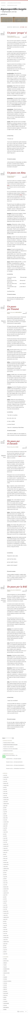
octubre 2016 (5, 866)
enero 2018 (5, 842)
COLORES (5, 979)
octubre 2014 (5, 915)
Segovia (4, 457)
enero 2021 (5, 795)
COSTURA (5, 983)
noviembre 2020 (5, 799)
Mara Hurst (8, 755)
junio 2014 (5, 923)
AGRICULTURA (5, 960)
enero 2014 (5, 933)
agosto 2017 (5, 852)
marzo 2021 (5, 791)
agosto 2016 (5, 870)
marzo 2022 (5, 779)
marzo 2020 (5, 815)
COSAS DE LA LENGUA (7, 981)
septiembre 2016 (6, 868)
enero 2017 (5, 860)
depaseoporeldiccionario (13, 9)
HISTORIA (5, 1005)
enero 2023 (5, 775)
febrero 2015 (5, 907)
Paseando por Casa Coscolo (8, 750)
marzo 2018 (5, 838)
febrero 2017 (5, 858)
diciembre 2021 (5, 783)
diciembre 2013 (5, 935)
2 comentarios (24, 447)
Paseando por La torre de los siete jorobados (10, 748)
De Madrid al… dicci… (14, 755)
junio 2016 (5, 874)
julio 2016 (4, 872)
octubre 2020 (5, 801)
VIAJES (17, 447)
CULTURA (5, 985)
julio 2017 (4, 854)
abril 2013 (4, 951)
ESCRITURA (5, 995)
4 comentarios (24, 177)
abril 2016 (4, 878)
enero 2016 (5, 884)
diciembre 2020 (5, 797)
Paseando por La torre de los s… (20, 768)
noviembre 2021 (5, 785)
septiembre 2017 (6, 850)
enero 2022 (5, 781)
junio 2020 (5, 809)
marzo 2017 (5, 856)
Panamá (4, 322)
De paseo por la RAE (17, 586)
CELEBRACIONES (10, 177)
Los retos (3, 5)
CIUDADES (5, 977)
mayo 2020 (5, 811)
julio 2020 (4, 807)
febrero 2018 (5, 840)
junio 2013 (5, 947)
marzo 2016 (5, 880)
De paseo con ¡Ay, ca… (10, 765)
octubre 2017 (5, 848)
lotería (8, 185)
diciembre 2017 (5, 844)
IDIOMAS (4, 1009)
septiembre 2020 (6, 803)
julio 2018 (4, 834)
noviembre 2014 (5, 913)
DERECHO (5, 989)
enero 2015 (5, 909)
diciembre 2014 (5, 911)
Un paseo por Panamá (13, 307)
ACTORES (5, 958)
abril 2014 (4, 927)
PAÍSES (8, 313)
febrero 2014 (5, 931)
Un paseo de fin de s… (9, 758)
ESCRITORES (5, 993)
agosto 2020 (5, 805)
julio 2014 (4, 921)
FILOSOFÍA (5, 1001)
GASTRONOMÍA (6, 1003)
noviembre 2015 (5, 888)
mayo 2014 (5, 925)
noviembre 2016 (5, 864)
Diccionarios (5, 991)
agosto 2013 (5, 943)
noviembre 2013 (5, 937)
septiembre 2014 (6, 917)
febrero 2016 (5, 882)
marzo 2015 (5, 905)
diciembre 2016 (5, 862)
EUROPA (4, 997)
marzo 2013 (5, 953)
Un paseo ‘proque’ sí (17, 32)
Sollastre (13, 36)
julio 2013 (4, 945)
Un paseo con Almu (16, 172)
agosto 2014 (5, 919)
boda (20, 456)
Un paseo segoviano (18, 758)
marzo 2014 (5, 929)
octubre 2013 (5, 939)
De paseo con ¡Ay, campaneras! (8, 746)
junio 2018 (5, 836)
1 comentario (25, 37)
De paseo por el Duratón (13, 442)
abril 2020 (4, 813)
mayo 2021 (5, 789)
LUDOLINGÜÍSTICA (10, 37)
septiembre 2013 (6, 941)
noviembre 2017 (5, 846)
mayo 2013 (5, 949)
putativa (20, 194)
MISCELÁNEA (17, 37)
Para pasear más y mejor (12, 5)
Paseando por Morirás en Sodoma (8, 742)
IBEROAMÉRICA (19, 312)
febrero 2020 (5, 817)
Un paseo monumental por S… (20, 765)
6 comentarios (24, 591)
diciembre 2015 (5, 886)
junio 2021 (5, 787)
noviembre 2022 (5, 777)
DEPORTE (5, 987)
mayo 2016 (5, 876)
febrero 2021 (5, 793)
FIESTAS (4, 999)
